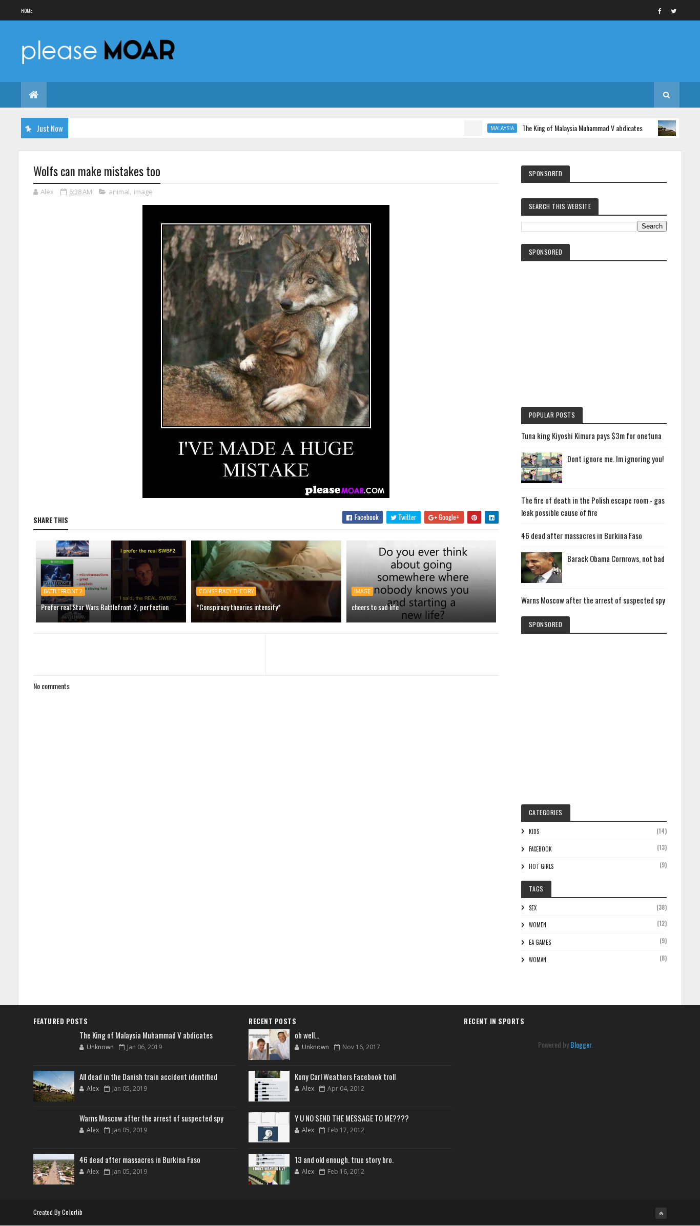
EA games (540, 942)
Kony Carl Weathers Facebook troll (345, 1076)
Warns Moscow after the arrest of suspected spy (593, 600)
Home (27, 10)
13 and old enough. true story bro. (344, 1159)
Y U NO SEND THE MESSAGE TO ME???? (352, 1118)
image (143, 191)
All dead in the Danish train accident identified (148, 1076)
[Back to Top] (661, 1213)
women (537, 925)
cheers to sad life (375, 606)
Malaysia (481, 128)
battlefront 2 (63, 591)
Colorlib (72, 1212)
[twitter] (674, 10)
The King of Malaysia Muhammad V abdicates (562, 127)
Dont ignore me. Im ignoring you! (615, 458)
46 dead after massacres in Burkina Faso (581, 535)
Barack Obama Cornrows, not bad (616, 558)
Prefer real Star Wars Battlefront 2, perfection (105, 606)
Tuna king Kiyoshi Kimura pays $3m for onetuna (591, 435)
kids (534, 831)
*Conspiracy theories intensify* (238, 606)
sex (533, 908)
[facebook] (660, 10)
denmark (676, 128)
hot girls (541, 866)
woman (537, 959)
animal (119, 191)
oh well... (307, 1035)
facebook (540, 849)
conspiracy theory (226, 591)
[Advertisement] (266, 927)
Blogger (580, 1044)
